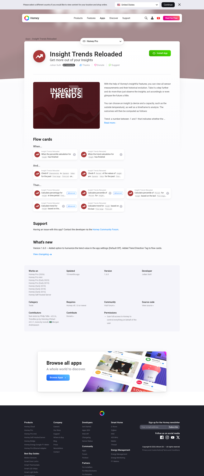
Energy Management (119, 454)
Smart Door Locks (31, 461)
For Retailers (87, 474)
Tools (31, 305)
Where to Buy (58, 437)
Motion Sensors (30, 458)
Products (78, 18)
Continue (168, 4)
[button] (137, 4)
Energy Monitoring (118, 458)
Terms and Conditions (171, 450)
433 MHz (114, 437)
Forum (84, 454)
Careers (56, 427)
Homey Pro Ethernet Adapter (35, 448)
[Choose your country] (158, 18)
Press (55, 445)
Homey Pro (28, 430)
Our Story (57, 430)
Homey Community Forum (105, 229)
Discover (113, 18)
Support (126, 18)
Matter (113, 441)
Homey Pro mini (30, 434)
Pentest (85, 458)
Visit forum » (109, 305)
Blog (55, 441)
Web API (85, 434)
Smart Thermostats (32, 465)
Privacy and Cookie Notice (152, 450)
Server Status (87, 441)
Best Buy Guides (31, 453)
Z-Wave (114, 427)
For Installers (87, 467)
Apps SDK (86, 430)
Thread (114, 445)
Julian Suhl (146, 274)
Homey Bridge (29, 441)
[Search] (146, 18)
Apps (102, 18)
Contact (56, 452)
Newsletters (58, 448)
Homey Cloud (29, 427)
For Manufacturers (89, 471)
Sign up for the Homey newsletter (164, 422)
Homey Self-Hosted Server (34, 437)
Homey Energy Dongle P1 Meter (36, 445)
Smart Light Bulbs (31, 472)
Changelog (86, 437)
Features (91, 18)
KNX (112, 434)
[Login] (152, 18)
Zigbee (113, 430)
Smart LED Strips (31, 469)
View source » (148, 305)
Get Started (86, 427)
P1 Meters (115, 461)
